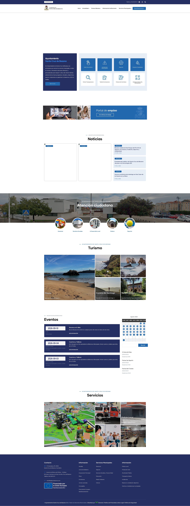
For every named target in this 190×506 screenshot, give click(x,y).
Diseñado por (91, 502)
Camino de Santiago (105, 293)
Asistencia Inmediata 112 (128, 422)
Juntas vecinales (83, 482)
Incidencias (125, 479)
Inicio (79, 8)
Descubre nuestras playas (52, 298)
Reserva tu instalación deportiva (130, 482)
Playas (48, 293)
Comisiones (82, 479)
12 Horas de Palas (127, 352)
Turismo (83, 145)
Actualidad (85, 8)
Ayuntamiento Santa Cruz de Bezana (55, 502)
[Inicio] (53, 8)
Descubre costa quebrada (128, 275)
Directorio (98, 466)
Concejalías (82, 486)
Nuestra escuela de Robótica (52, 445)
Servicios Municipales (125, 8)
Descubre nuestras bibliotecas (129, 445)
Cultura (118, 171)
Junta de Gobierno (83, 469)
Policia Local (127, 417)
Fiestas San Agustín (127, 360)
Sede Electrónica (138, 8)
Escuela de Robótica (54, 440)
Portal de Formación (105, 440)
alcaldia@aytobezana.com (53, 480)
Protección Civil (103, 417)
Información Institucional (109, 8)
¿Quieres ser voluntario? (102, 422)
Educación (99, 476)
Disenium (100, 502)
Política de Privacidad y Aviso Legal (114, 502)
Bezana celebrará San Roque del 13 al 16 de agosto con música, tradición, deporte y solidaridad (128, 149)
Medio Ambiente (100, 479)
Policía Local (125, 466)
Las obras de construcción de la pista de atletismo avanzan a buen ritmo (58, 177)
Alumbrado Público (127, 473)
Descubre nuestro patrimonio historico (131, 298)
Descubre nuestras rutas (102, 275)
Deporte (49, 145)
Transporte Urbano (127, 476)
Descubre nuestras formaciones (104, 445)
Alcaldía (81, 466)
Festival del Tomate (127, 369)
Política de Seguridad (131, 502)
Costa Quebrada (129, 270)
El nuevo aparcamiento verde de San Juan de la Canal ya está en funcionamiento (94, 177)
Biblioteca (126, 440)
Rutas (98, 270)
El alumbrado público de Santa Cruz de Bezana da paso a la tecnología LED (129, 162)
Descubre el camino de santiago (105, 298)
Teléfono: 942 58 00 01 (131, 2)
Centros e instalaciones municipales (131, 486)
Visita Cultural (128, 293)
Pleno (80, 476)
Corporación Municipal (84, 473)
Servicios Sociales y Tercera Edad (104, 473)
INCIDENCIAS (48, 2)
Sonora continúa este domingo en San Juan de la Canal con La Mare (129, 175)
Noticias (118, 145)
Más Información (73, 333)
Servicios (52, 84)
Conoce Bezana (95, 8)
